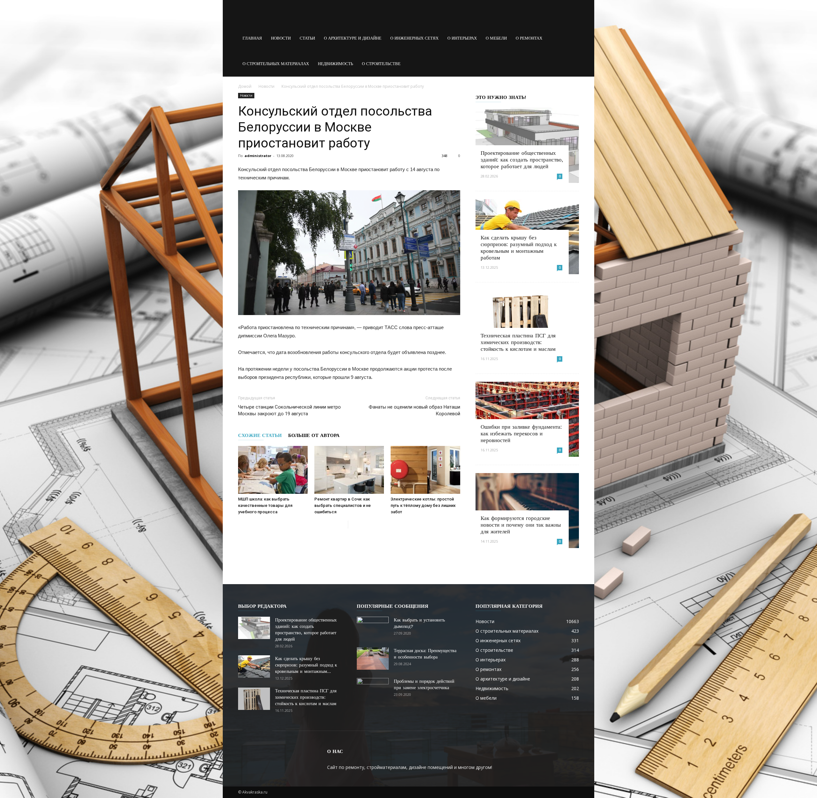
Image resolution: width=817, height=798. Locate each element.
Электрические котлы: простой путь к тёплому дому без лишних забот (423, 505)
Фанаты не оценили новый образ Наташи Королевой (414, 410)
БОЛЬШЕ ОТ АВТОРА (314, 435)
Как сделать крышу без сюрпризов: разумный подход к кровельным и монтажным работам (519, 247)
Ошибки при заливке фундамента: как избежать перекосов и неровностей (521, 433)
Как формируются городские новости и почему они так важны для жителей (521, 525)
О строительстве (381, 63)
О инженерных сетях (414, 38)
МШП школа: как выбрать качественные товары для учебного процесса (265, 505)
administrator (257, 155)
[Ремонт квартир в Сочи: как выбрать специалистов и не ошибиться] (349, 470)
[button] (571, 38)
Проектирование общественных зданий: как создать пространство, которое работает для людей (522, 159)
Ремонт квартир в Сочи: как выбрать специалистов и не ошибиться (342, 505)
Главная (252, 38)
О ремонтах (529, 38)
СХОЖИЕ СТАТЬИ (260, 435)
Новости (281, 38)
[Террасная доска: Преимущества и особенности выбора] (373, 658)
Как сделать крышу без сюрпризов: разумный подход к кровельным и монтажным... (306, 665)
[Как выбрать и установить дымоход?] (373, 628)
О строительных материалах (276, 63)
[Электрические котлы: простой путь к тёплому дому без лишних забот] (425, 470)
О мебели (496, 38)
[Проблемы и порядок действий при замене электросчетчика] (373, 689)
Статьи (307, 38)
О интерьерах (462, 38)
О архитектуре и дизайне (352, 38)
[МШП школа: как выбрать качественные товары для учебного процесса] (273, 470)
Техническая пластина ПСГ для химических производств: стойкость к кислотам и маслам (518, 342)
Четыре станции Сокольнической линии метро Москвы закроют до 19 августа (289, 410)
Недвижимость (335, 63)
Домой (244, 86)
